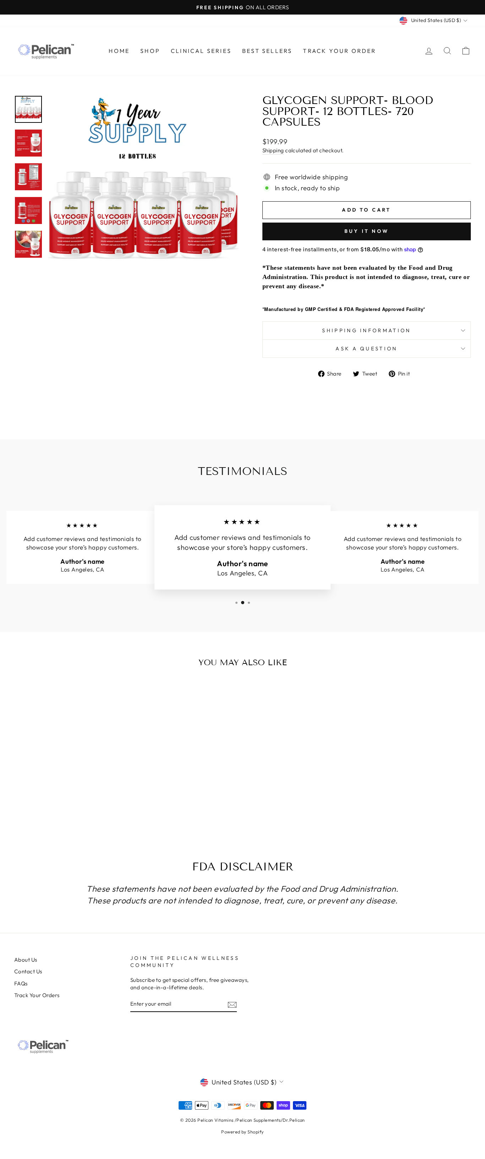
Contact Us (28, 971)
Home (119, 50)
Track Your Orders (37, 995)
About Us (25, 959)
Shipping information (366, 330)
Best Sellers (267, 50)
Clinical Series (201, 50)
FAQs (21, 983)
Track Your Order (339, 50)
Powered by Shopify (242, 1132)
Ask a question (366, 348)
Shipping (273, 150)
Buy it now (366, 231)
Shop (150, 50)
